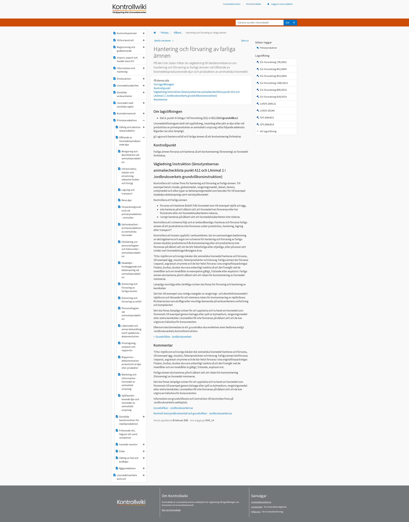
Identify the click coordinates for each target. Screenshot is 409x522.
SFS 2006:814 (267, 124)
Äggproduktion (127, 468)
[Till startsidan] (155, 32)
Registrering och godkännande (126, 48)
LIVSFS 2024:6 (267, 110)
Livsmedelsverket (231, 4)
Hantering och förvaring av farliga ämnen (129, 287)
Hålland (178, 32)
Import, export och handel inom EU (127, 59)
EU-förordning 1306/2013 (274, 83)
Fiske (122, 451)
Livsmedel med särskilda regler (125, 104)
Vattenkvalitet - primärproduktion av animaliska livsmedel (131, 230)
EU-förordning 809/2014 (273, 89)
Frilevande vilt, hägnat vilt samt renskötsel (128, 434)
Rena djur (127, 200)
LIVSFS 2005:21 (268, 103)
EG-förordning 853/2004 (273, 76)
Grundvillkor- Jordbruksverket (173, 336)
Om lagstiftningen (164, 84)
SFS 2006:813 (267, 117)
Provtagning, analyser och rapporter (129, 346)
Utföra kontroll (125, 40)
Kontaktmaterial (126, 113)
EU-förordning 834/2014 (273, 96)
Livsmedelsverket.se (261, 502)
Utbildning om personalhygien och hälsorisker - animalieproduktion (131, 249)
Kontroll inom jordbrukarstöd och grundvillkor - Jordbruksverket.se (193, 413)
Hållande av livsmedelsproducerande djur (130, 141)
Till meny (7, 5)
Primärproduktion (127, 120)
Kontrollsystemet (127, 33)
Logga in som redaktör (282, 4)
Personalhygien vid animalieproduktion (131, 313)
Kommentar (160, 99)
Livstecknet (256, 506)
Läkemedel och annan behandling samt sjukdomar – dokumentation (131, 331)
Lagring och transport (128, 191)
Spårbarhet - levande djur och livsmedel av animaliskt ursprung (130, 402)
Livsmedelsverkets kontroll (127, 477)
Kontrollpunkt (162, 88)
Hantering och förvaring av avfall (131, 299)
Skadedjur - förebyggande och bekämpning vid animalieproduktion (131, 270)
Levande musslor (128, 444)
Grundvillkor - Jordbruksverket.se (173, 408)
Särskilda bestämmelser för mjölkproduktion (129, 420)
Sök (287, 22)
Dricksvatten (124, 78)
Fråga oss (256, 511)
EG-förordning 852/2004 (273, 69)
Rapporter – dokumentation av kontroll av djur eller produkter (131, 362)
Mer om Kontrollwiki (171, 510)
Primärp (165, 32)
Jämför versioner (162, 40)
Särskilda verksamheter (124, 94)
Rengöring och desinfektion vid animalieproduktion (131, 157)
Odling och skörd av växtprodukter (129, 129)
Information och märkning (126, 70)
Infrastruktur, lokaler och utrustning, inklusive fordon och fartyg (130, 176)
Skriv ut (245, 40)
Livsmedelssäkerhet (128, 85)
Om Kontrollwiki (253, 4)
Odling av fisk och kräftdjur (128, 459)
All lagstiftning (268, 131)
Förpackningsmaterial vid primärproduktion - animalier (131, 212)
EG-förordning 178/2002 (273, 62)
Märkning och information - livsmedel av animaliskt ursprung (129, 381)
